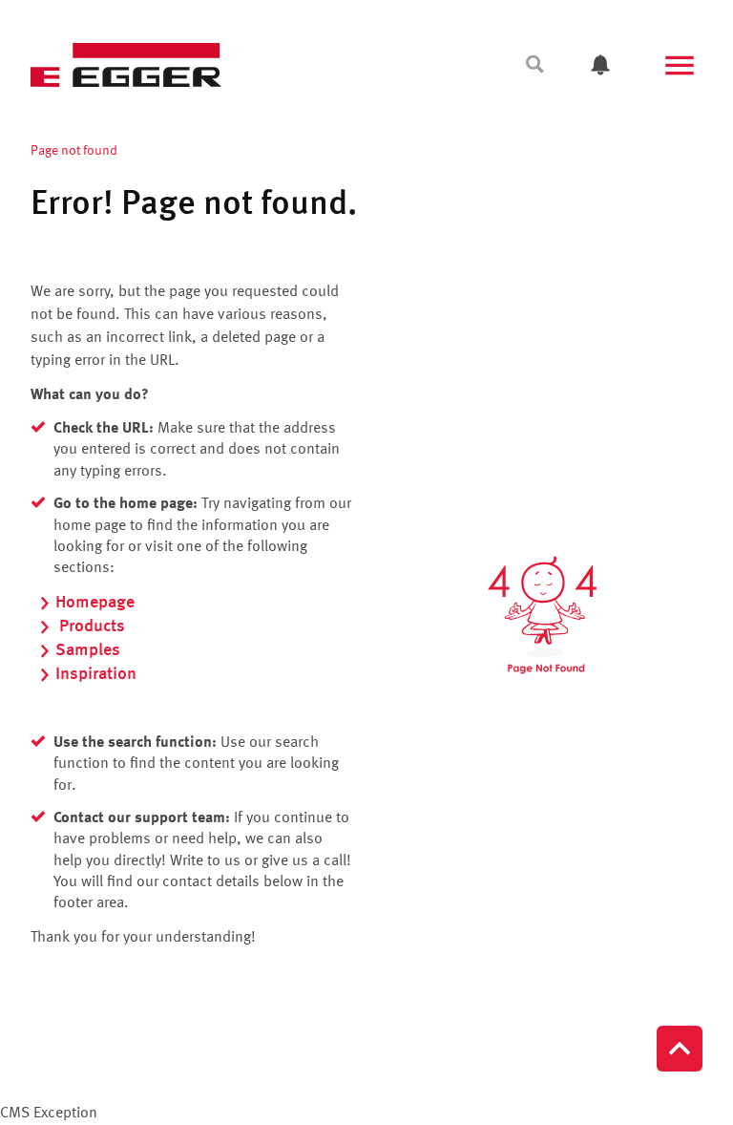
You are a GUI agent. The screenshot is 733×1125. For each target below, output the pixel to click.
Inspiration (95, 674)
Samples (87, 650)
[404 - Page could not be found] (542, 615)
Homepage (95, 602)
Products (90, 626)
